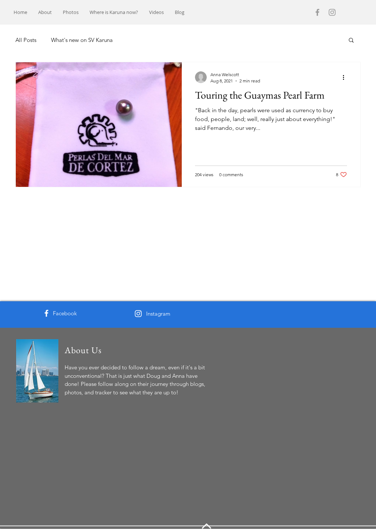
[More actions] (345, 77)
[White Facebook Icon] (46, 313)
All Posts (25, 39)
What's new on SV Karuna (82, 39)
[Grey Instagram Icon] (332, 12)
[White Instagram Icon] (138, 313)
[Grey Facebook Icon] (317, 12)
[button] (351, 41)
